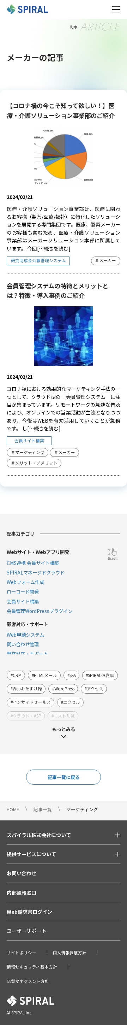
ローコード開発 (23, 591)
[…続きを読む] (54, 248)
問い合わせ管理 (23, 644)
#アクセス (94, 688)
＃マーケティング (27, 452)
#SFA (71, 675)
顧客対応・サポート (27, 653)
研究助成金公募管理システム (38, 260)
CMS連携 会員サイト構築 (33, 562)
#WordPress (63, 688)
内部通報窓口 (21, 892)
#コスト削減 (63, 716)
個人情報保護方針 (69, 952)
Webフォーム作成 (25, 581)
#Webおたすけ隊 (26, 688)
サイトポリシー (21, 952)
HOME (13, 809)
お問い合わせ (21, 873)
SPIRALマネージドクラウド (36, 572)
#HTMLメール (44, 675)
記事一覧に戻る (64, 776)
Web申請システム (25, 634)
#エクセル (70, 702)
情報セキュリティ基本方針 (32, 967)
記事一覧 (43, 809)
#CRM (16, 675)
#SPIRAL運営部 (100, 675)
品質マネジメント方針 (28, 981)
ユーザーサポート (26, 930)
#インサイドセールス (31, 702)
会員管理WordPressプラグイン (39, 610)
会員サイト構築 (29, 440)
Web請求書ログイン (29, 911)
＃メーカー (105, 260)
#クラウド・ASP (26, 716)
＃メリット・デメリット (34, 463)
